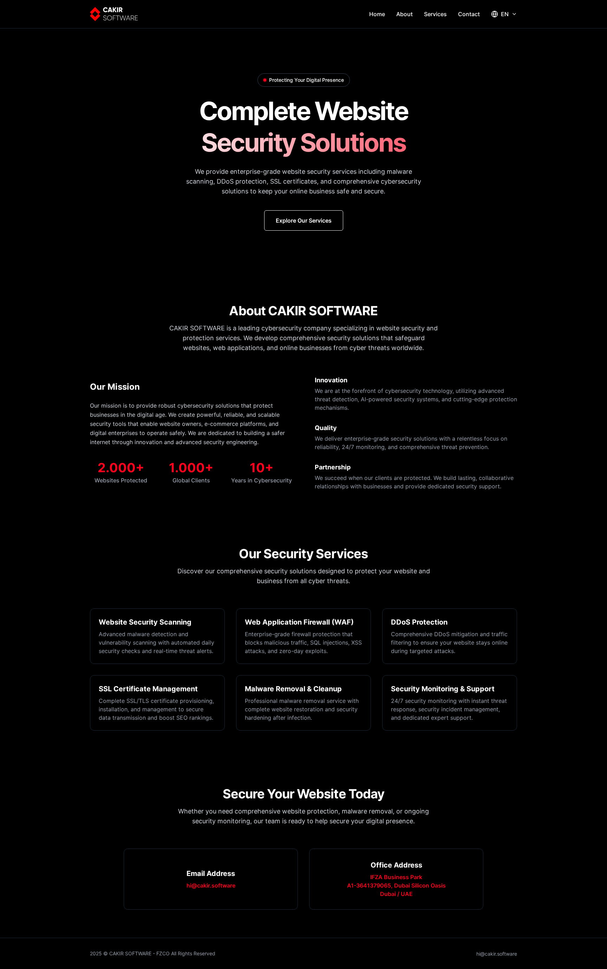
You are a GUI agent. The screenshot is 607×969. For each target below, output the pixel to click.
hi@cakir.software (211, 885)
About (404, 14)
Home (377, 14)
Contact (469, 14)
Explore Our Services (304, 220)
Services (435, 14)
